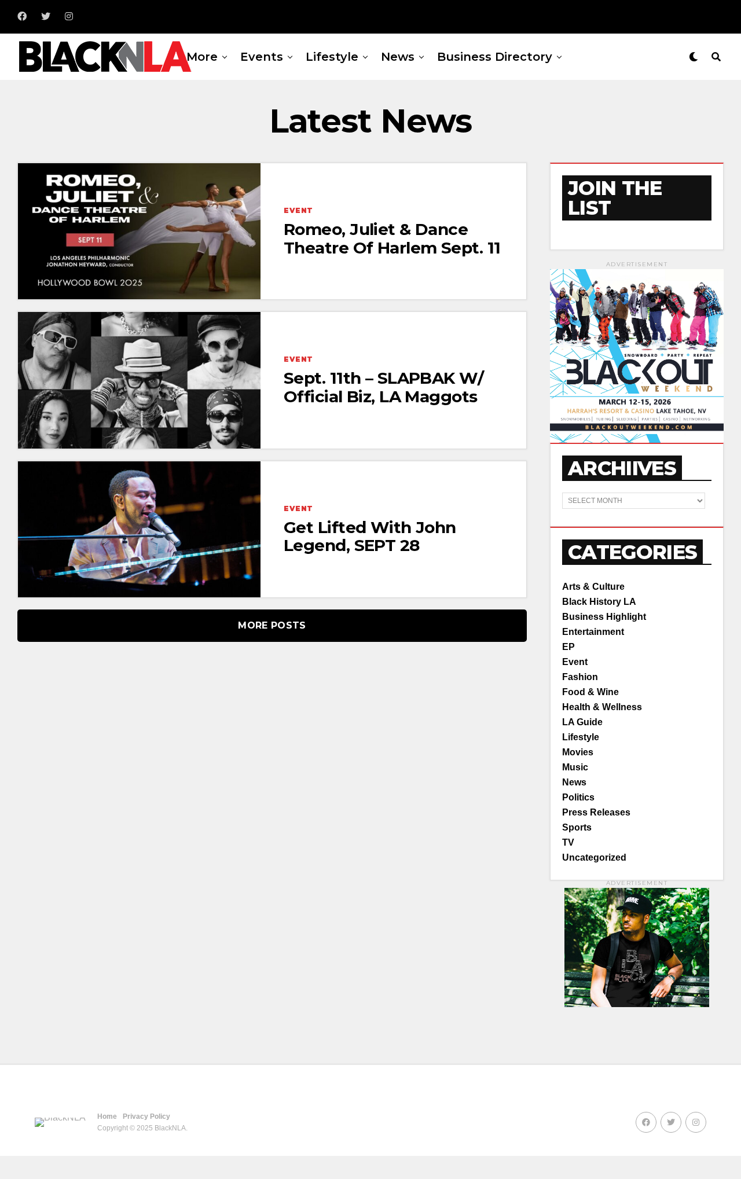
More (202, 57)
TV (568, 842)
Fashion (580, 677)
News (397, 57)
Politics (578, 797)
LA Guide (582, 722)
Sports (577, 827)
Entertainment (593, 632)
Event (575, 662)
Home (107, 1116)
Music (575, 767)
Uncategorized (594, 857)
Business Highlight (604, 617)
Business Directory (494, 57)
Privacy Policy (146, 1116)
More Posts (272, 625)
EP (568, 647)
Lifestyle (332, 57)
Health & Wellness (602, 707)
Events (261, 57)
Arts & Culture (593, 587)
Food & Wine (590, 692)
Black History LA (599, 602)
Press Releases (596, 812)
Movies (577, 752)
